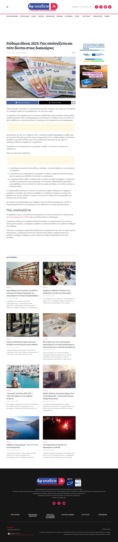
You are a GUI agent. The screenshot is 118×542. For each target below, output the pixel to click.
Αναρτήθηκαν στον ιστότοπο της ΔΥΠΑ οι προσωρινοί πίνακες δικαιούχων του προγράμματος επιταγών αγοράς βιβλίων (22, 293)
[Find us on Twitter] (101, 7)
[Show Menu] (7, 7)
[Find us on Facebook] (96, 7)
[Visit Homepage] (40, 6)
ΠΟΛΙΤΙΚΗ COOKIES (67, 515)
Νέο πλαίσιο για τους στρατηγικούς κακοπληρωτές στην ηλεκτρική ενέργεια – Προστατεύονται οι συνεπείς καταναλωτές (59, 344)
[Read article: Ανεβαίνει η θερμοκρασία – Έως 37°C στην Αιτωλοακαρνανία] (22, 428)
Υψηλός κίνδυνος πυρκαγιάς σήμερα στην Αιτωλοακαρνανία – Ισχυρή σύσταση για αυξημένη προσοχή (58, 396)
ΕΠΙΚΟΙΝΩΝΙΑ (103, 515)
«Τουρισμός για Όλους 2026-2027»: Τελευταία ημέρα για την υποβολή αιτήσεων (19, 396)
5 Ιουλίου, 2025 (10, 53)
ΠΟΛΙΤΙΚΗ (41, 16)
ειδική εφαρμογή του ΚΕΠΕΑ (19, 217)
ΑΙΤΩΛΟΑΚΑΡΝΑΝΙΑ (12, 16)
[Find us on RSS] (110, 7)
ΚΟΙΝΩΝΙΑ (60, 16)
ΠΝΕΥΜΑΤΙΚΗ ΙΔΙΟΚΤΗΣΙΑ (32, 515)
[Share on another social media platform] (74, 102)
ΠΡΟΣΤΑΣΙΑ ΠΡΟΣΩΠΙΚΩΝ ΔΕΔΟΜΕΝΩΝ (50, 516)
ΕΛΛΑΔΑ (33, 16)
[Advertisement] (59, 29)
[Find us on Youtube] (105, 7)
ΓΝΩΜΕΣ (107, 16)
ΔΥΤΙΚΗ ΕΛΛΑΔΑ (24, 16)
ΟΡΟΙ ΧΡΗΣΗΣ (15, 515)
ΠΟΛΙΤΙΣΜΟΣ (86, 16)
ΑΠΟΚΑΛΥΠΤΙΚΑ (97, 16)
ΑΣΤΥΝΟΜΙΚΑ (69, 16)
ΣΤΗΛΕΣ (77, 16)
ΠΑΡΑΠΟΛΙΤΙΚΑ (50, 16)
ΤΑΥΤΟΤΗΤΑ (85, 515)
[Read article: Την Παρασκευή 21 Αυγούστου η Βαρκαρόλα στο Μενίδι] (59, 428)
